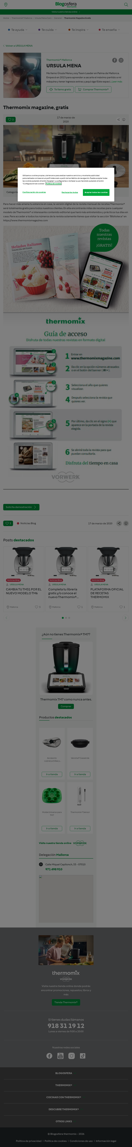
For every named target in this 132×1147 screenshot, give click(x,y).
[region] (66, 184)
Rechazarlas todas (70, 192)
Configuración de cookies (34, 192)
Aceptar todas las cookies (96, 192)
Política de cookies (53, 184)
